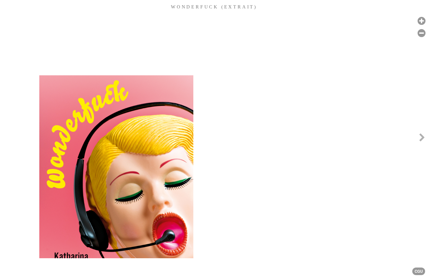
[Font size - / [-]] (421, 33)
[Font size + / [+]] (421, 21)
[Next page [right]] (422, 139)
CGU (419, 271)
